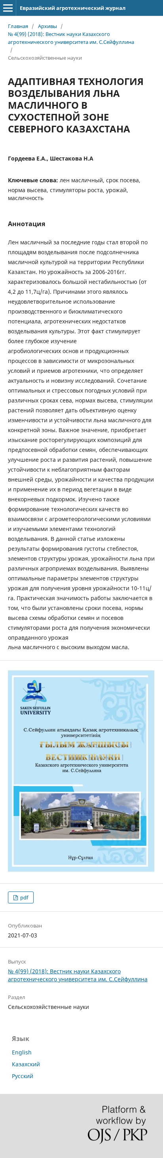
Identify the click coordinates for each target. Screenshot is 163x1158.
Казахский (26, 1064)
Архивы (47, 26)
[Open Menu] (8, 8)
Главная (18, 26)
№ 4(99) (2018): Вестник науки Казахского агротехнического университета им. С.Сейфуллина (71, 37)
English (22, 1052)
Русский (22, 1076)
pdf (23, 897)
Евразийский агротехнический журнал (72, 7)
